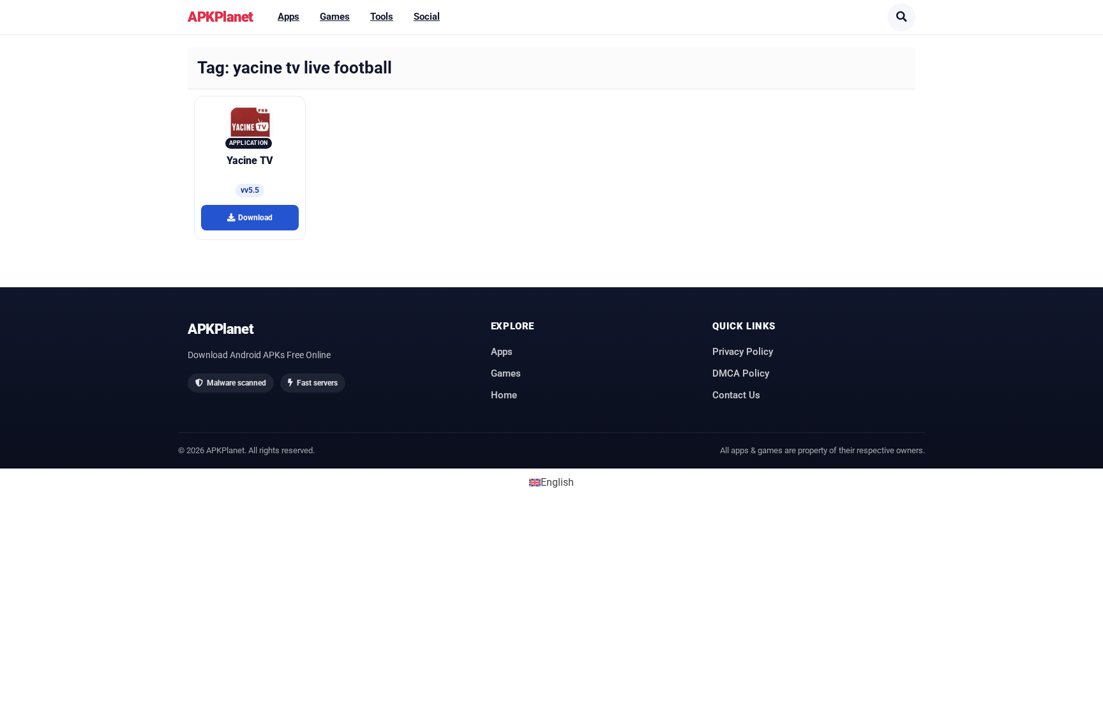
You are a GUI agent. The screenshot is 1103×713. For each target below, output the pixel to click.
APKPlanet (220, 16)
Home (504, 395)
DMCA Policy (740, 373)
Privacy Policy (742, 351)
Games (335, 16)
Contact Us (736, 395)
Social (427, 16)
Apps (288, 16)
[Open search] (901, 17)
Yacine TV (250, 160)
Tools (381, 16)
